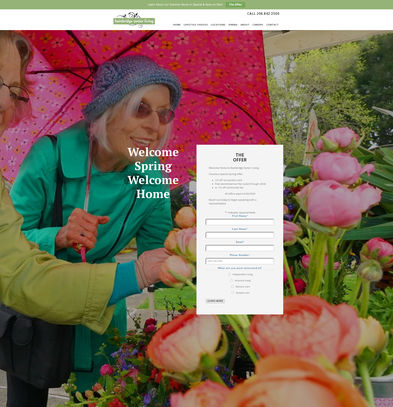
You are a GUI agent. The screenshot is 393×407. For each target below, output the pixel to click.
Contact (272, 24)
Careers (258, 24)
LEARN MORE (215, 301)
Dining (233, 24)
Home (177, 24)
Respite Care (243, 292)
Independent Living (243, 274)
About (245, 24)
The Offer (235, 4)
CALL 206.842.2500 (263, 13)
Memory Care (242, 286)
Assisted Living (243, 280)
